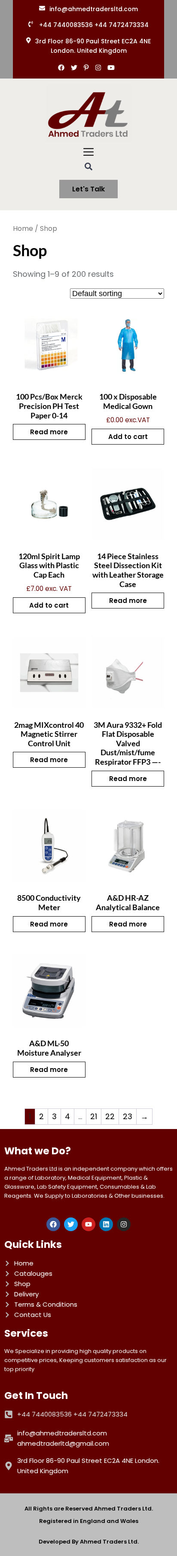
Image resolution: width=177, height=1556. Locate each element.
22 (110, 1116)
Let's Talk (88, 189)
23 (127, 1116)
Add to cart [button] (128, 436)
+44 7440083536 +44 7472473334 (94, 25)
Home (23, 228)
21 (93, 1116)
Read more (49, 431)
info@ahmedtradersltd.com (93, 9)
